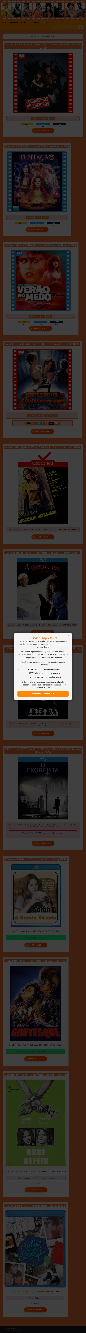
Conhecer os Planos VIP (43, 694)
